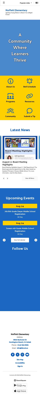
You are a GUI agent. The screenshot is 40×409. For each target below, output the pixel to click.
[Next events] (35, 240)
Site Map (20, 359)
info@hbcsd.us (22, 347)
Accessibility (20, 362)
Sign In (20, 366)
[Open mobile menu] (4, 3)
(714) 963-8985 (22, 344)
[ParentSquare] (20, 380)
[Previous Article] (3, 178)
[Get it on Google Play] (20, 385)
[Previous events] (4, 240)
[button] (26, 3)
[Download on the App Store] (20, 391)
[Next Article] (7, 178)
